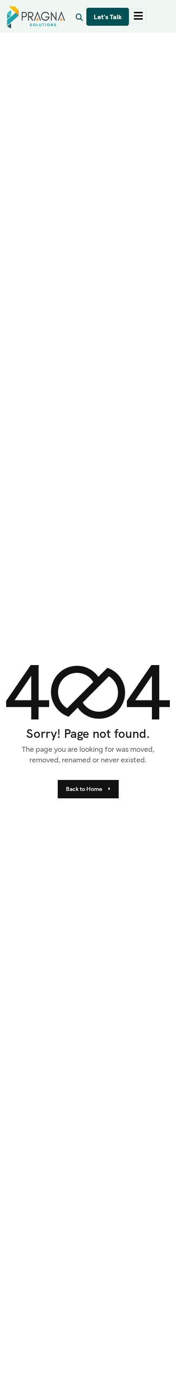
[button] (79, 17)
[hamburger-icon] (138, 16)
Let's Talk (108, 17)
